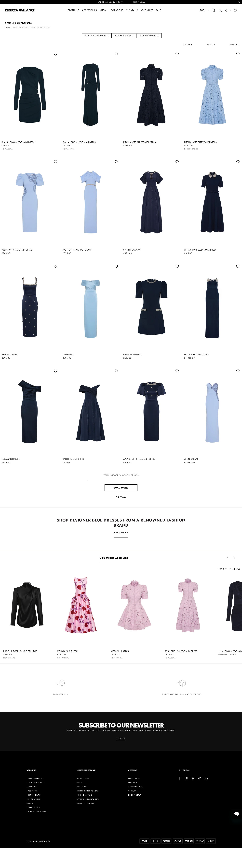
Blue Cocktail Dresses (97, 35)
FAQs (79, 782)
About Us (31, 770)
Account (132, 770)
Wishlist (132, 791)
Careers (30, 803)
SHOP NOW (139, 2)
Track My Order (136, 787)
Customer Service (86, 770)
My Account (134, 778)
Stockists (31, 787)
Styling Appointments (88, 799)
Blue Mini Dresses (149, 35)
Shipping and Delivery (87, 791)
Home (7, 27)
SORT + (211, 45)
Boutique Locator (36, 782)
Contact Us (83, 778)
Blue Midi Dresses (124, 35)
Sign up (121, 738)
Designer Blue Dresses (40, 27)
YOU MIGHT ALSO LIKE (114, 557)
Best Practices (33, 799)
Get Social (184, 770)
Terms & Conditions (36, 811)
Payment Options (85, 803)
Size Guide (82, 787)
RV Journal (32, 791)
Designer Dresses (20, 27)
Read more (121, 532)
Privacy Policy (33, 807)
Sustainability (33, 795)
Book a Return (135, 795)
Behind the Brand (35, 778)
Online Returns (84, 795)
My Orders (133, 782)
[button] (213, 10)
